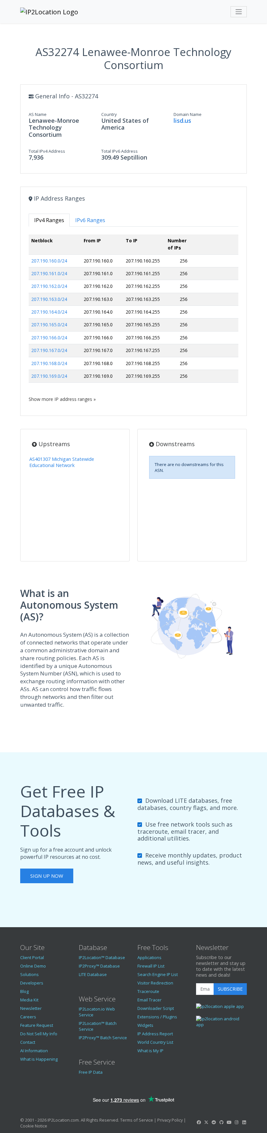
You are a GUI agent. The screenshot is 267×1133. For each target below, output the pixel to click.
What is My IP (150, 1051)
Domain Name (188, 114)
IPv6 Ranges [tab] (90, 220)
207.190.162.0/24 (49, 286)
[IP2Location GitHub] (221, 1122)
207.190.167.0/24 (49, 350)
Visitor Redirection (155, 983)
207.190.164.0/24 (49, 312)
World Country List (155, 1042)
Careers (28, 1017)
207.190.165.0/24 (49, 324)
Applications (149, 957)
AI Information (34, 1051)
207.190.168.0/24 (49, 363)
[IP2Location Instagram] (236, 1122)
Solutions (29, 974)
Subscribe (230, 989)
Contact (27, 1042)
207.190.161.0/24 (49, 273)
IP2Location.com (63, 1120)
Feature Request (36, 1025)
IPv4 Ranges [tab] (49, 220)
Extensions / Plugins (157, 1017)
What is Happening (39, 1059)
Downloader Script (155, 1008)
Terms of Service (136, 1120)
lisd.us (182, 120)
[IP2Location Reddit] (214, 1122)
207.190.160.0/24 (49, 261)
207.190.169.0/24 (49, 376)
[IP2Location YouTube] (229, 1122)
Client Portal (32, 957)
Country (109, 114)
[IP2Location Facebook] (198, 1122)
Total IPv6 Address (119, 151)
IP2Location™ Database (102, 957)
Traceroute (148, 991)
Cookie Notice (33, 1126)
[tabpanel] (133, 318)
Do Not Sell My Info (38, 1034)
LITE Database (93, 974)
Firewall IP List (150, 966)
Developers (31, 983)
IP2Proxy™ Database (99, 966)
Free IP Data (91, 1072)
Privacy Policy (170, 1120)
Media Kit (29, 1000)
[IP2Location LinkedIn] (244, 1122)
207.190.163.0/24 (49, 299)
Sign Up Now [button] (46, 875)
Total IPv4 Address (47, 151)
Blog (24, 991)
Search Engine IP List (157, 974)
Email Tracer (149, 1000)
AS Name (38, 114)
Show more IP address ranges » (62, 399)
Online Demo (33, 966)
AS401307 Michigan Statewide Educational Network (61, 462)
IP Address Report (155, 1034)
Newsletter (31, 1008)
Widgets (145, 1025)
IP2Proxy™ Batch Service (103, 1038)
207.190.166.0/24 (49, 337)
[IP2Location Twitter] (206, 1122)
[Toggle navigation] (239, 11)
